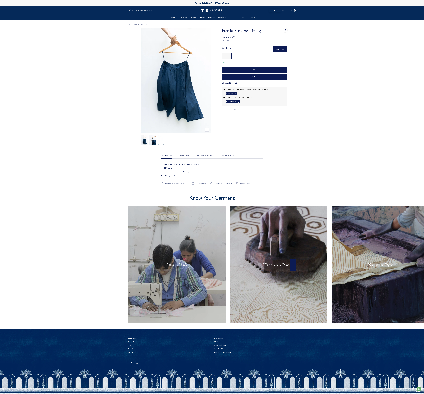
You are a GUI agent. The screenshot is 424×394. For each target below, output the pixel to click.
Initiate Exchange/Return (222, 352)
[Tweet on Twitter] (235, 110)
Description (166, 156)
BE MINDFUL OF (228, 156)
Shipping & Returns (205, 156)
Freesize (226, 56)
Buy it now (254, 76)
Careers (130, 352)
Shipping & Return (220, 345)
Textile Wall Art (242, 17)
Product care (218, 338)
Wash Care (184, 156)
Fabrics (202, 17)
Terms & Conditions (134, 348)
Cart (292, 10)
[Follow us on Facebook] (131, 363)
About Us (131, 341)
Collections (183, 17)
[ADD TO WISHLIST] (285, 30)
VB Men (193, 17)
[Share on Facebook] (228, 110)
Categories (172, 17)
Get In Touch (132, 338)
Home (130, 24)
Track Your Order (220, 348)
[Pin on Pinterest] (231, 110)
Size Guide (280, 49)
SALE (231, 17)
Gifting (253, 17)
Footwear (211, 17)
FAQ (130, 345)
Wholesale (217, 341)
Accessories (222, 17)
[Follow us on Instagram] (137, 363)
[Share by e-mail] (238, 109)
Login (284, 10)
